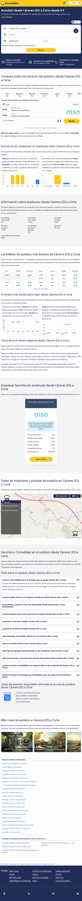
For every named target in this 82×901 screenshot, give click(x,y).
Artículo (59, 878)
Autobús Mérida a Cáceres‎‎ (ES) (12, 796)
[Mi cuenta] (64, 3)
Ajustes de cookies (40, 878)
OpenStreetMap (70, 537)
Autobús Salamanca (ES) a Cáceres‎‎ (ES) (15, 810)
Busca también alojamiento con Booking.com (19, 46)
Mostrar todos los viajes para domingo (42, 128)
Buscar (72, 121)
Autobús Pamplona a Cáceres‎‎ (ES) (13, 803)
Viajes (34, 881)
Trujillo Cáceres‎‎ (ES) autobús (11, 818)
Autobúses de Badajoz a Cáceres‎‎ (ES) (14, 763)
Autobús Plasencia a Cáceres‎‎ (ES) (13, 807)
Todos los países (63, 881)
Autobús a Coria (47, 864)
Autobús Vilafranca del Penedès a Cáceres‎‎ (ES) (17, 825)
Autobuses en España (17, 864)
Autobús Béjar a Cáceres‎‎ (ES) (11, 767)
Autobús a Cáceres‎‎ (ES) (33, 864)
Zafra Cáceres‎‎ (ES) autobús (11, 832)
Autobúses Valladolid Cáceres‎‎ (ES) (13, 821)
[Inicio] (9, 3)
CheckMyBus (4, 864)
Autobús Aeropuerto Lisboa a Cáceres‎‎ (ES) (16, 846)
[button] (75, 533)
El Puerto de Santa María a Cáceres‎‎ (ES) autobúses (19, 781)
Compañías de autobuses (19, 881)
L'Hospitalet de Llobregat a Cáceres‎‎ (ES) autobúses (19, 785)
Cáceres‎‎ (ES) (62, 496)
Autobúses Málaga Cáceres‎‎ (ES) (12, 792)
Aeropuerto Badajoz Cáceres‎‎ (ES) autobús (16, 843)
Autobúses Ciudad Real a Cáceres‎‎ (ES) (14, 778)
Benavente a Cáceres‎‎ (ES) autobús (13, 771)
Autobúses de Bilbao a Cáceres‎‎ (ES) (14, 774)
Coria (76, 496)
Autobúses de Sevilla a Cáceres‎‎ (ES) (14, 814)
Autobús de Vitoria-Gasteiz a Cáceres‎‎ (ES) (16, 828)
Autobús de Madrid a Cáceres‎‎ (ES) (13, 789)
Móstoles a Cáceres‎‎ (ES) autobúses (13, 800)
